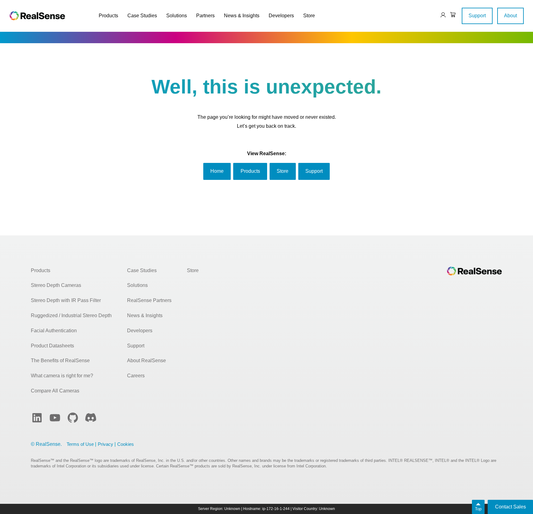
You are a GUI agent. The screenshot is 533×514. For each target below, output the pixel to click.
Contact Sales (510, 506)
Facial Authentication (54, 330)
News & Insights (241, 15)
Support (477, 15)
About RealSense (146, 360)
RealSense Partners (149, 300)
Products (108, 15)
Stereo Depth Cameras (56, 285)
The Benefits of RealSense (60, 360)
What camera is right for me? (62, 375)
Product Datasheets (52, 345)
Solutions (176, 15)
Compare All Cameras (55, 390)
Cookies (125, 444)
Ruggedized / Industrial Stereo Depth (71, 315)
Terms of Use (80, 444)
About (510, 15)
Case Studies (142, 15)
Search (423, 15)
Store (309, 15)
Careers (136, 375)
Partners (205, 15)
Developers (281, 15)
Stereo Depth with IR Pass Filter (66, 300)
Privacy (105, 444)
